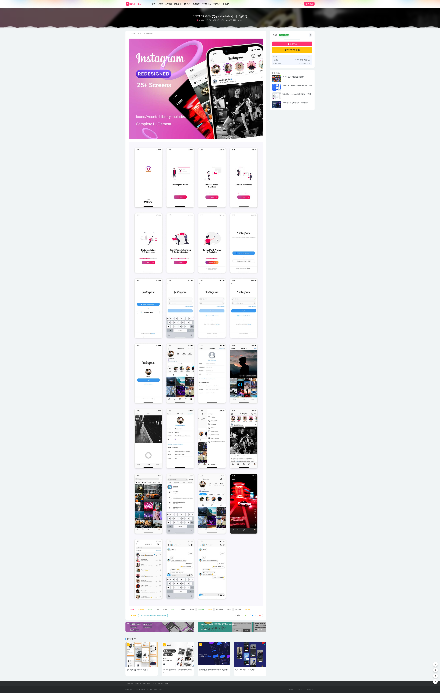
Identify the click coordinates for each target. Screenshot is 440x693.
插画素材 (196, 4)
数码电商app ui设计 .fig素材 (137, 670)
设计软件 (226, 4)
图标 (166, 683)
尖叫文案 (138, 683)
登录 (210, 609)
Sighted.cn (142, 689)
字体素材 (216, 4)
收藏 (134, 615)
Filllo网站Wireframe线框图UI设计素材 (296, 94)
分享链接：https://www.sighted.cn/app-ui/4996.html (153, 615)
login (165, 609)
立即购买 (293, 44)
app (150, 609)
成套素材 (238, 609)
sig (240, 20)
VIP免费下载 (293, 50)
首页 (153, 4)
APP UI (182, 609)
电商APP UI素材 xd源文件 (245, 670)
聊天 (132, 609)
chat (229, 609)
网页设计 (177, 4)
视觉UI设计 (146, 683)
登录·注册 (309, 4)
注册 (158, 609)
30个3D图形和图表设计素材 (293, 77)
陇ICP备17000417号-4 (155, 689)
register (192, 609)
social (174, 609)
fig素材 (248, 609)
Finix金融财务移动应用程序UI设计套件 (297, 85)
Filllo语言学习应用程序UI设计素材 (295, 103)
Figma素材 (220, 609)
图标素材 (186, 4)
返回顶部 (310, 689)
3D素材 (160, 4)
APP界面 (168, 4)
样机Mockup (206, 4)
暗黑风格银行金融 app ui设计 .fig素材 (213, 670)
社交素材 (201, 609)
